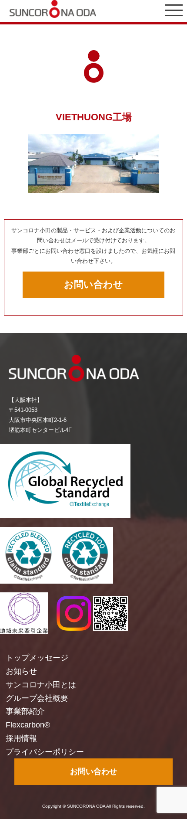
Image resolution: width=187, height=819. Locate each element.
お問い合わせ (93, 284)
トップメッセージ (37, 657)
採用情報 (21, 738)
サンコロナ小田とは (41, 684)
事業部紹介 (25, 711)
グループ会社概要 (37, 698)
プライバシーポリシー (45, 752)
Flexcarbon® (28, 724)
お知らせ (21, 671)
